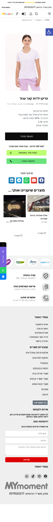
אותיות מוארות (17, 221)
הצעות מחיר (5, 7)
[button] (49, 32)
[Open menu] (49, 14)
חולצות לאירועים (40, 357)
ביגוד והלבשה (27, 20)
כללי (8, 104)
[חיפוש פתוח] (36, 13)
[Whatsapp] (26, 476)
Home (47, 20)
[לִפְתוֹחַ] (17, 13)
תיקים (45, 394)
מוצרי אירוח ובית (40, 373)
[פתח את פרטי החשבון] (30, 13)
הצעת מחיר (26, 136)
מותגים (44, 389)
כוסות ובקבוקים (40, 368)
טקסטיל (38, 20)
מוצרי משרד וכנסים (39, 378)
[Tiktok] (33, 476)
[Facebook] (45, 476)
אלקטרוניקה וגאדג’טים (37, 352)
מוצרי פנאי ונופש (40, 384)
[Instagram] (39, 476)
